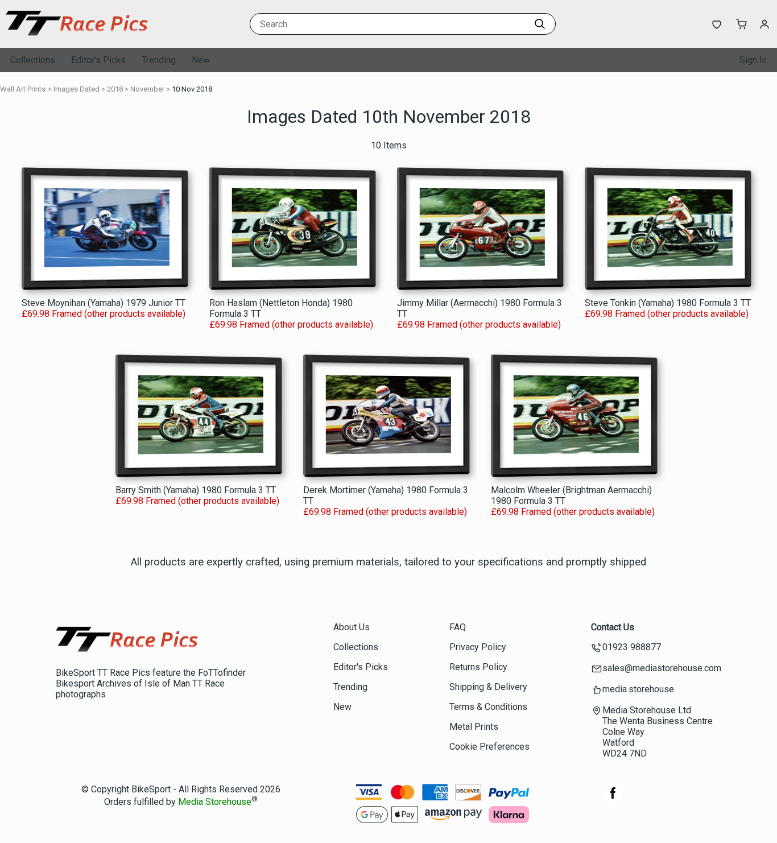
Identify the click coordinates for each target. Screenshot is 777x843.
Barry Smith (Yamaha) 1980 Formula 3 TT (195, 490)
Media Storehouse (214, 802)
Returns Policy (478, 667)
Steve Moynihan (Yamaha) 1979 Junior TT (103, 302)
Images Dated (76, 89)
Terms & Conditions (488, 706)
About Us (351, 627)
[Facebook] (613, 799)
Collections (32, 60)
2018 (115, 89)
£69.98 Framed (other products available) (103, 313)
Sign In (753, 60)
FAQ (457, 627)
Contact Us (612, 627)
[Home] (77, 36)
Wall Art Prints (23, 89)
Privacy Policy (477, 647)
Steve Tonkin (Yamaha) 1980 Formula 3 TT (668, 302)
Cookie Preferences (489, 746)
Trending (159, 60)
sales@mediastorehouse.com (661, 668)
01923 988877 (631, 647)
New (201, 60)
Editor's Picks (98, 60)
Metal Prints (473, 726)
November (147, 89)
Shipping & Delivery (488, 686)
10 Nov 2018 (192, 89)
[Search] (540, 24)
